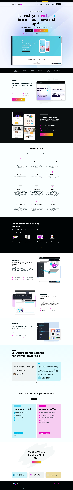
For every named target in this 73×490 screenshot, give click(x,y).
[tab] (34, 399)
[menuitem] (37, 4)
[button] (36, 50)
